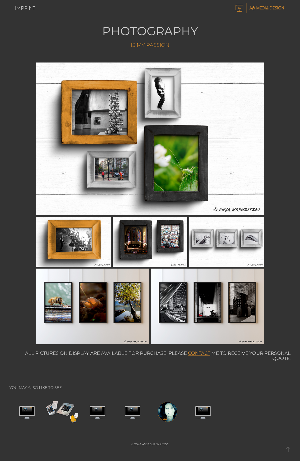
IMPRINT (25, 8)
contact (199, 353)
